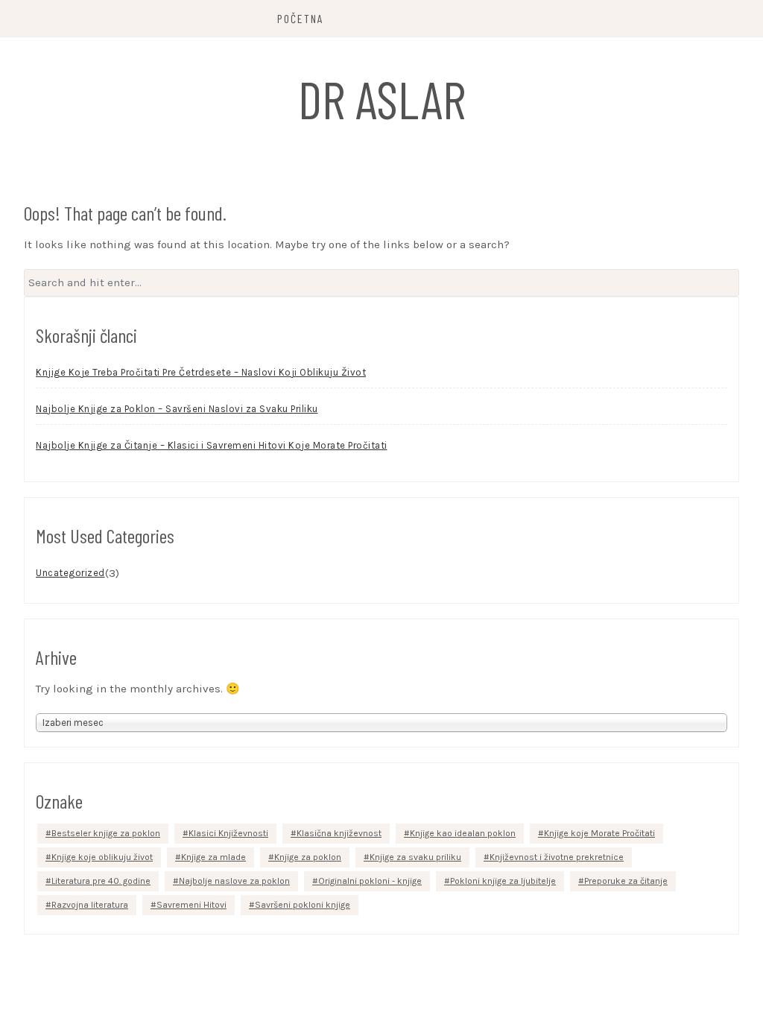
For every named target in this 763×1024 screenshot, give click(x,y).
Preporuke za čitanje (626, 881)
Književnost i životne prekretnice (557, 857)
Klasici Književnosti (228, 833)
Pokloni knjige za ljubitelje (503, 881)
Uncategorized (70, 572)
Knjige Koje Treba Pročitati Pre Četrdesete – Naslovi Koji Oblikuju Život (201, 372)
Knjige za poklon (307, 857)
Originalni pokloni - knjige (370, 881)
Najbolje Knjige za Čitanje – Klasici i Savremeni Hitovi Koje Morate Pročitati (211, 445)
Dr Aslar (382, 98)
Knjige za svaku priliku (415, 857)
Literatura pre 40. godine (101, 881)
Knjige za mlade (213, 857)
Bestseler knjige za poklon (105, 833)
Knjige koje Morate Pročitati (599, 833)
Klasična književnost (339, 833)
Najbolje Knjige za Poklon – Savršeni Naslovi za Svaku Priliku (177, 408)
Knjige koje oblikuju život (102, 857)
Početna (300, 18)
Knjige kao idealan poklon (463, 833)
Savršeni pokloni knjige (302, 905)
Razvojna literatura (89, 905)
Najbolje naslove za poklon (234, 881)
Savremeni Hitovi (191, 905)
